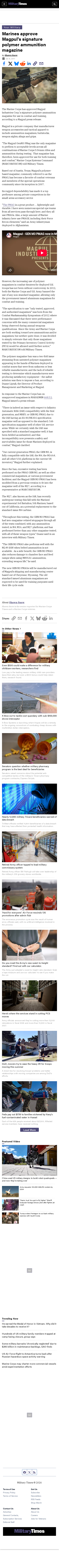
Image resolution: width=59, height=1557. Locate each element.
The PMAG (8, 204)
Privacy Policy (9, 1492)
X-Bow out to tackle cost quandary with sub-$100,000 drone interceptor (29, 717)
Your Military (12, 27)
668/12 (48, 397)
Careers (34, 1515)
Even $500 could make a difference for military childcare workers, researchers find (26, 667)
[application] (29, 1160)
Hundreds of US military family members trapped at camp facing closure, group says (28, 1335)
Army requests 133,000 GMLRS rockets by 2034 (36, 1188)
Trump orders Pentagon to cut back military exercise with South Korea (37, 1214)
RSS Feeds (35, 1499)
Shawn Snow (11, 55)
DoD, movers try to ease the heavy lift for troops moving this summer (27, 1065)
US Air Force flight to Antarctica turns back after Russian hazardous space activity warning (27, 1355)
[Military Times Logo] (17, 4)
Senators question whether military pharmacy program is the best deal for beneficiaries (25, 768)
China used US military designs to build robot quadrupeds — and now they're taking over (29, 1179)
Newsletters (36, 1495)
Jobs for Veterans (38, 1518)
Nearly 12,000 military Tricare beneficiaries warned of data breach (29, 818)
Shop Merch (36, 1502)
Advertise (7, 1511)
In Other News (10, 628)
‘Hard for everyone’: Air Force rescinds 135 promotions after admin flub (24, 914)
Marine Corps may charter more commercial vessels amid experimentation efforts (29, 1365)
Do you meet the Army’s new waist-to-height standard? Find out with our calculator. (25, 964)
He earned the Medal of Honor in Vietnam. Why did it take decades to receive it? (29, 1325)
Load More (29, 1130)
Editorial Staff (8, 1522)
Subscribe (35, 1492)
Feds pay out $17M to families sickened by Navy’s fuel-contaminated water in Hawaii (27, 1116)
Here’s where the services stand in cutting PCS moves (26, 1015)
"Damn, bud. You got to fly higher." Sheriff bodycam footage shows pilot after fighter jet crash (37, 1202)
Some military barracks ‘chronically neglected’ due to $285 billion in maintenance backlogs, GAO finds (29, 1345)
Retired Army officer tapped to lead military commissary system (24, 866)
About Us (35, 1511)
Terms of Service (10, 1495)
